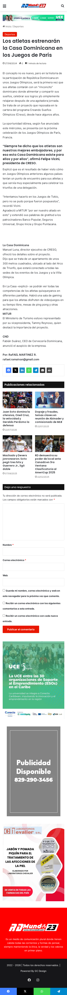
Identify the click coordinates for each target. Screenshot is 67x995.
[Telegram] (35, 370)
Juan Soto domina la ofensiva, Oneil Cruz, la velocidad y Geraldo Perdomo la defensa (16, 418)
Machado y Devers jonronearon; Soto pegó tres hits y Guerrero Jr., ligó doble (15, 462)
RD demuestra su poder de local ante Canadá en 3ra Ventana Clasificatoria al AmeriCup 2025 (48, 464)
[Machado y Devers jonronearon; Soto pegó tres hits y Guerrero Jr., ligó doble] (17, 443)
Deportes (18, 26)
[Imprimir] (49, 370)
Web (5, 575)
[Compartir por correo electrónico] (42, 370)
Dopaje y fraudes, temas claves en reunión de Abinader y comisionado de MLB (49, 417)
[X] (15, 370)
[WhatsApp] (29, 370)
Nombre (8, 544)
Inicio (8, 26)
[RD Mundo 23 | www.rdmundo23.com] (33, 6)
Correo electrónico (14, 560)
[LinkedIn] (22, 370)
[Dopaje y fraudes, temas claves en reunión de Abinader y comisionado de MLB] (49, 400)
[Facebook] (8, 370)
